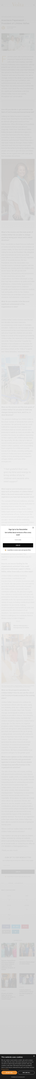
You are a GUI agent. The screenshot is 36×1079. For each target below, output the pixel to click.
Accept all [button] (9, 1072)
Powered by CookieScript (18, 1077)
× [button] (34, 1056)
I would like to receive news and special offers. (19, 550)
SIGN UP (18, 545)
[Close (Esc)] (33, 528)
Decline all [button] (26, 1072)
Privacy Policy (5, 1069)
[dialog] (18, 1066)
